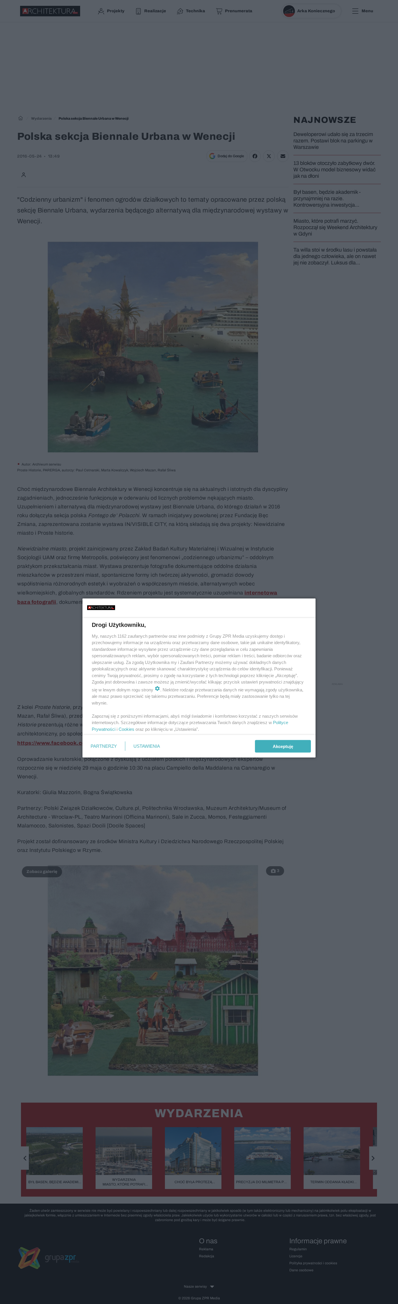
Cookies (126, 728)
